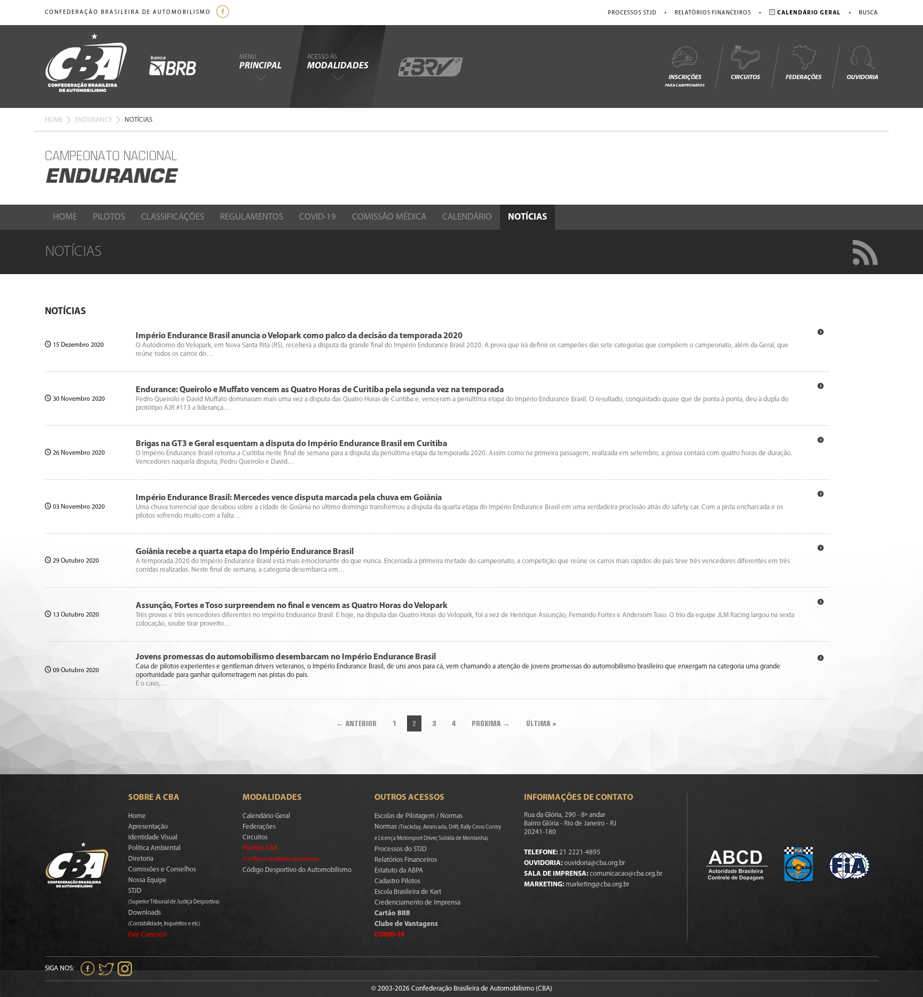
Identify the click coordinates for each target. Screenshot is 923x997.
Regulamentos (251, 217)
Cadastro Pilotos (397, 881)
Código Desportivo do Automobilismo (297, 870)
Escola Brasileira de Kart (407, 892)
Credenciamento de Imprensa (417, 902)
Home (53, 119)
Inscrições (685, 81)
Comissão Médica (389, 217)
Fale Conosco (147, 934)
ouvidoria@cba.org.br (594, 863)
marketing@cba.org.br (597, 884)
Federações (804, 77)
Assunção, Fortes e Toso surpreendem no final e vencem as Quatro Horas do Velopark (292, 606)
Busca (868, 13)
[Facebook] (224, 12)
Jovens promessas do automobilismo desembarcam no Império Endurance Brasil (286, 657)
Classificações (172, 217)
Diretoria (140, 858)
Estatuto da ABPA (398, 870)
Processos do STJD (400, 849)
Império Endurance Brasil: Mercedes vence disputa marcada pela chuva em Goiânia (289, 498)
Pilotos (109, 217)
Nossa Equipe (147, 880)
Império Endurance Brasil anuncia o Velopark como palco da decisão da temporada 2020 (299, 336)
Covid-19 (317, 217)
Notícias (527, 217)
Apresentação (148, 826)
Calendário (467, 217)
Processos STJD (632, 13)
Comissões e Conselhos (162, 869)
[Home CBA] (96, 67)
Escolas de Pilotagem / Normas (418, 816)
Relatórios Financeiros (713, 13)
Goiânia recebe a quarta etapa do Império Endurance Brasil (245, 552)
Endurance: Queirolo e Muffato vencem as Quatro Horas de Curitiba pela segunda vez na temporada (320, 390)
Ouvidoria (862, 77)
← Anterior (356, 723)
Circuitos (745, 77)
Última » (541, 723)
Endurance (93, 119)
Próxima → (491, 723)
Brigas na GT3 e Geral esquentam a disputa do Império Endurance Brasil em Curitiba (291, 444)
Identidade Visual (152, 837)
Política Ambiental (154, 848)
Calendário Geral (266, 816)
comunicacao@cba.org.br (626, 873)
